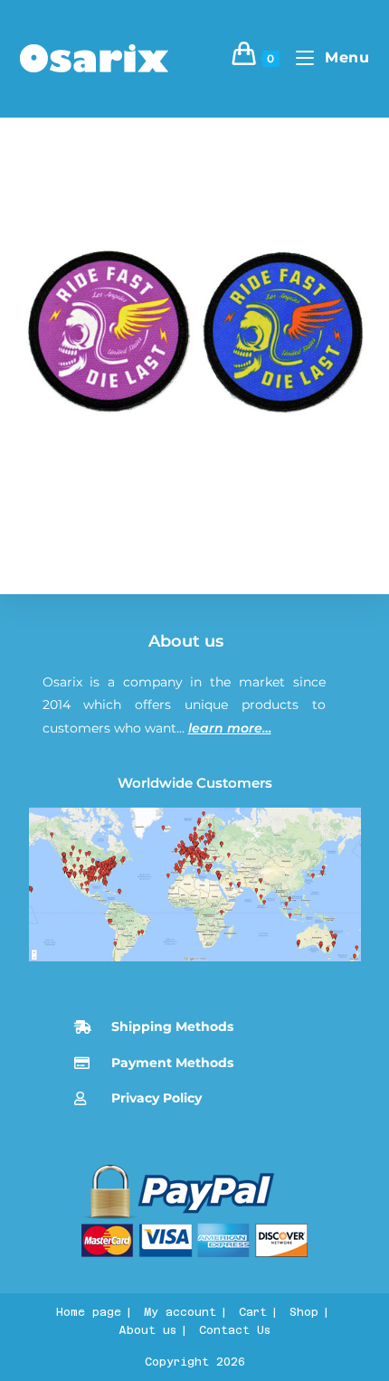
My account (180, 1312)
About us (185, 641)
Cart (253, 1312)
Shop (303, 1312)
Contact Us (234, 1330)
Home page (88, 1312)
